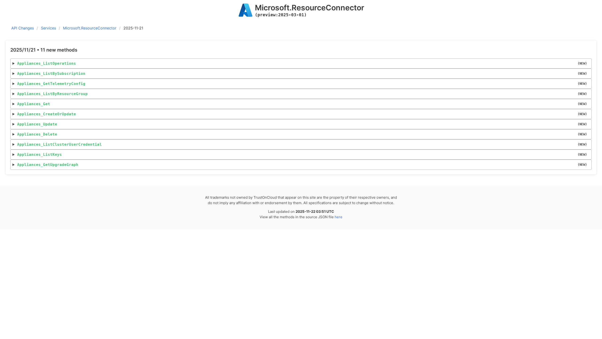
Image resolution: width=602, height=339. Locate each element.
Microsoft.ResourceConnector (89, 28)
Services (48, 28)
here (338, 217)
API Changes (22, 28)
